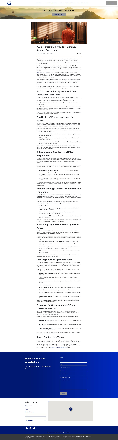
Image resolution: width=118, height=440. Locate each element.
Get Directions (29, 420)
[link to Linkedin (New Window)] (34, 428)
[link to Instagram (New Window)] (30, 428)
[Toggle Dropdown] (44, 3)
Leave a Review (29, 417)
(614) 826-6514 (30, 411)
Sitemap (62, 432)
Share (80, 53)
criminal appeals (59, 59)
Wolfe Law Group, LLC (42, 72)
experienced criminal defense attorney (58, 347)
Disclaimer (68, 432)
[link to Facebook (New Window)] (27, 428)
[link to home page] (9, 3)
